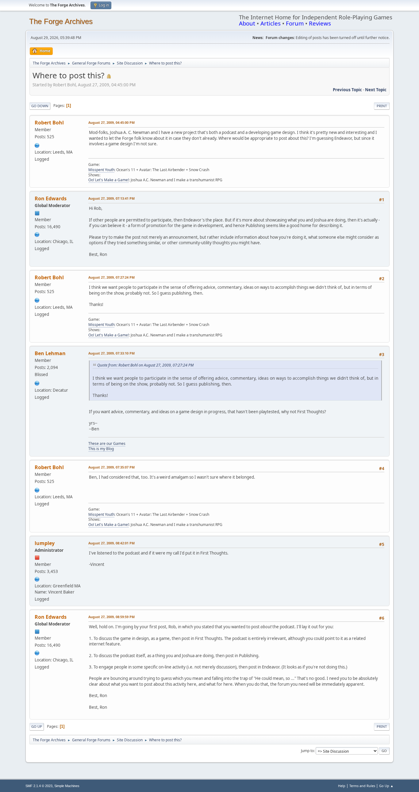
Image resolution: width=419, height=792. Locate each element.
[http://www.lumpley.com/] (37, 578)
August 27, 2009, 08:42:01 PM (111, 543)
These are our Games (106, 443)
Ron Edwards (51, 198)
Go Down (39, 106)
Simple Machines (66, 786)
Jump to (307, 750)
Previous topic (347, 89)
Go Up (36, 726)
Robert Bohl (49, 122)
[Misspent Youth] (37, 144)
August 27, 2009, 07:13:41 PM (111, 198)
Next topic (375, 89)
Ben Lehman (50, 353)
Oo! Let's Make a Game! (108, 179)
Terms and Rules (362, 785)
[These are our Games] (37, 382)
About (247, 23)
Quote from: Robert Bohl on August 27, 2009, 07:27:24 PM (145, 365)
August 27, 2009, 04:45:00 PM (111, 122)
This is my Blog (101, 448)
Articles (270, 23)
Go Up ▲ (386, 785)
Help (341, 785)
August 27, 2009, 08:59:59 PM (111, 616)
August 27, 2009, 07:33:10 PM (111, 353)
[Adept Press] (37, 234)
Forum (295, 23)
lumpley (45, 543)
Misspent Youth (101, 169)
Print (382, 106)
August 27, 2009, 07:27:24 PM (111, 277)
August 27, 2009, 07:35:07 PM (111, 467)
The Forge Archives (61, 21)
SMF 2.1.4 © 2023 (38, 786)
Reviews (320, 23)
